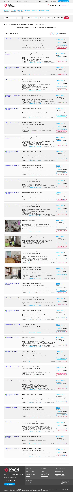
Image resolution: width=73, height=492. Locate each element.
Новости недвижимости (31, 473)
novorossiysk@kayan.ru (12, 477)
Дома (30, 5)
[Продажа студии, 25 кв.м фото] (13, 226)
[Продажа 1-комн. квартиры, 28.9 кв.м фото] (13, 180)
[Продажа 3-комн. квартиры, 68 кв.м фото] (13, 273)
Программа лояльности (31, 474)
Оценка (25, 1)
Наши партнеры (29, 469)
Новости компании (30, 471)
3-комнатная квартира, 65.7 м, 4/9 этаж (31, 165)
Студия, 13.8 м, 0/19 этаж (28, 79)
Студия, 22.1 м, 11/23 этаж (28, 324)
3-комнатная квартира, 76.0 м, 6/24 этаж (32, 366)
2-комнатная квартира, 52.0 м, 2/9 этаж (31, 448)
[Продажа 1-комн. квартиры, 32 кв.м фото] (13, 408)
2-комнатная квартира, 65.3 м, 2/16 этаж (32, 421)
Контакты (30, 1)
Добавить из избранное (19, 40)
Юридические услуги (45, 474)
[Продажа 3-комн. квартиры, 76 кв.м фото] (13, 367)
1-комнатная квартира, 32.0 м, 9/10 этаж (32, 407)
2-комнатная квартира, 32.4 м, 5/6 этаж (31, 283)
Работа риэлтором (44, 476)
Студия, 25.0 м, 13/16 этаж (28, 351)
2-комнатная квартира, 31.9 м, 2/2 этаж (31, 151)
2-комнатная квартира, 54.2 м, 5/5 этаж (31, 122)
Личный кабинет (54, 1)
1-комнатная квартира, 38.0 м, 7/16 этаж (32, 236)
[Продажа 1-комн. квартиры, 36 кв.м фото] (13, 205)
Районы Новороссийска (60, 468)
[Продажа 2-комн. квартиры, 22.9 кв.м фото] (13, 39)
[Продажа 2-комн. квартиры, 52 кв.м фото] (13, 449)
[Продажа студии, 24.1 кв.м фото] (13, 337)
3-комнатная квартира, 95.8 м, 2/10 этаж (32, 192)
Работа (16, 1)
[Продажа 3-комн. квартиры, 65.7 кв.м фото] (13, 166)
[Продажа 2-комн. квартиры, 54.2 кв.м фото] (13, 123)
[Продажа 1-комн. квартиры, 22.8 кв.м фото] (13, 68)
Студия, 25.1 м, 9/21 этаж (28, 380)
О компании (6, 1)
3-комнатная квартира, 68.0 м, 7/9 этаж (31, 267)
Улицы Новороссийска (60, 471)
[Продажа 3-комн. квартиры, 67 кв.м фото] (13, 257)
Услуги (12, 1)
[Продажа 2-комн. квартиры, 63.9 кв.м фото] (13, 137)
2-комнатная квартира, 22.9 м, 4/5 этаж (31, 38)
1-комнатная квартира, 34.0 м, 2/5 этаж (31, 436)
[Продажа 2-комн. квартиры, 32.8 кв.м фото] (13, 53)
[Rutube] (31, 483)
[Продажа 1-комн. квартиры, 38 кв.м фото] (13, 241)
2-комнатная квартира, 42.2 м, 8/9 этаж (31, 310)
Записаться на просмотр (61, 45)
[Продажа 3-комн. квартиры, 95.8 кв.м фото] (13, 193)
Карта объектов (58, 469)
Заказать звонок (65, 5)
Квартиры (24, 5)
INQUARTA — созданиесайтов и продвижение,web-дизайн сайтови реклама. (65, 482)
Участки (34, 5)
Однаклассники (27, 483)
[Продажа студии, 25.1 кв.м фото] (13, 380)
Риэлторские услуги (45, 473)
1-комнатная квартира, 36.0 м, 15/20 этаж (32, 204)
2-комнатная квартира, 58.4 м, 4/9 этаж (31, 297)
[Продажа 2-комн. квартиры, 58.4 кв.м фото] (13, 298)
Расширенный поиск (58, 17)
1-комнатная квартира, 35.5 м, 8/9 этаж (31, 95)
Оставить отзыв (10, 484)
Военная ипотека (44, 468)
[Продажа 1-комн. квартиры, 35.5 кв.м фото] (13, 96)
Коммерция (41, 5)
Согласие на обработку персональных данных (60, 476)
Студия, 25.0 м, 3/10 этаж (28, 220)
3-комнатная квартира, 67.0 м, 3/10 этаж (32, 251)
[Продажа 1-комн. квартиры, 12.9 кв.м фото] (13, 109)
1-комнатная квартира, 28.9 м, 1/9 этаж (31, 179)
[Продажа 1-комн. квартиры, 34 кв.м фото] (13, 437)
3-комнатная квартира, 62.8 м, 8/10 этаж (32, 394)
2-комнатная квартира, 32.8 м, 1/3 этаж (31, 53)
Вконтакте (29, 483)
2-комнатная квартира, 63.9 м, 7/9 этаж (31, 137)
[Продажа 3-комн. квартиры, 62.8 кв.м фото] (13, 395)
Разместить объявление (63, 1)
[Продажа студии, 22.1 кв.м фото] (13, 324)
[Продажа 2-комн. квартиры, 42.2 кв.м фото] (13, 311)
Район (36, 17)
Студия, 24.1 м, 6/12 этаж (28, 337)
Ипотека (21, 1)
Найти (66, 17)
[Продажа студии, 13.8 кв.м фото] (13, 79)
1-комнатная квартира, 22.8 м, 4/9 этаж (31, 67)
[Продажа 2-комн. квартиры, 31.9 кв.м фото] (13, 152)
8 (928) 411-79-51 (55, 5)
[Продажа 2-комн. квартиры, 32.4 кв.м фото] (13, 284)
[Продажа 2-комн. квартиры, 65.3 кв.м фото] (13, 422)
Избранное (46, 1)
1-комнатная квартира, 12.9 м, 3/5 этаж (31, 108)
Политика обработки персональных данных (59, 474)
